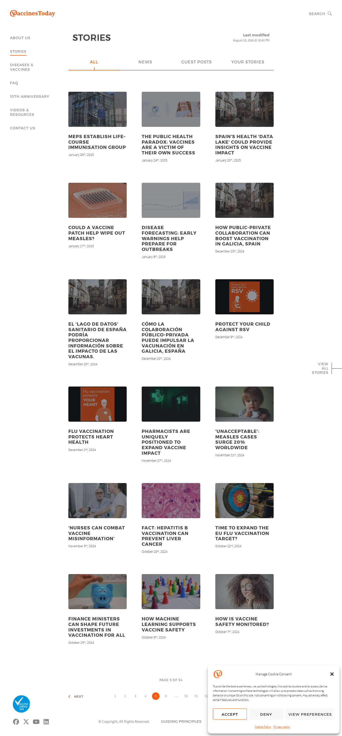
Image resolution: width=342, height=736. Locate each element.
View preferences (310, 714)
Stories (18, 51)
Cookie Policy (263, 726)
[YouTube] (36, 720)
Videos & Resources (22, 112)
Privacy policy (282, 726)
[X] (26, 720)
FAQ (14, 83)
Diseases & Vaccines (21, 67)
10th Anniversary (29, 96)
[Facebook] (16, 720)
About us (20, 38)
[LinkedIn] (46, 720)
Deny (266, 714)
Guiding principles (181, 721)
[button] (331, 674)
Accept (230, 714)
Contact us (22, 128)
